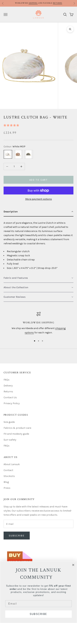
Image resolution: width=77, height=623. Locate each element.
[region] (38, 323)
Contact (8, 470)
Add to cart (38, 180)
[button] (11, 125)
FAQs (6, 379)
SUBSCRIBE (38, 614)
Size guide (9, 422)
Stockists (9, 476)
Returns (57, 3)
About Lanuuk (12, 464)
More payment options (38, 199)
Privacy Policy (12, 403)
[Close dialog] (73, 565)
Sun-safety (10, 439)
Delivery (8, 385)
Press (7, 487)
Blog (6, 482)
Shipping (33, 3)
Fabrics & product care (17, 427)
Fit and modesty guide (16, 433)
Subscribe (17, 535)
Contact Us (10, 397)
